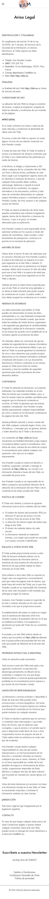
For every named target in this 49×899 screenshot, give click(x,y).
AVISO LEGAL (8, 119)
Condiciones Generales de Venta (24, 875)
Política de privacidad (24, 878)
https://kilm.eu (22, 75)
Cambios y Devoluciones (24, 872)
